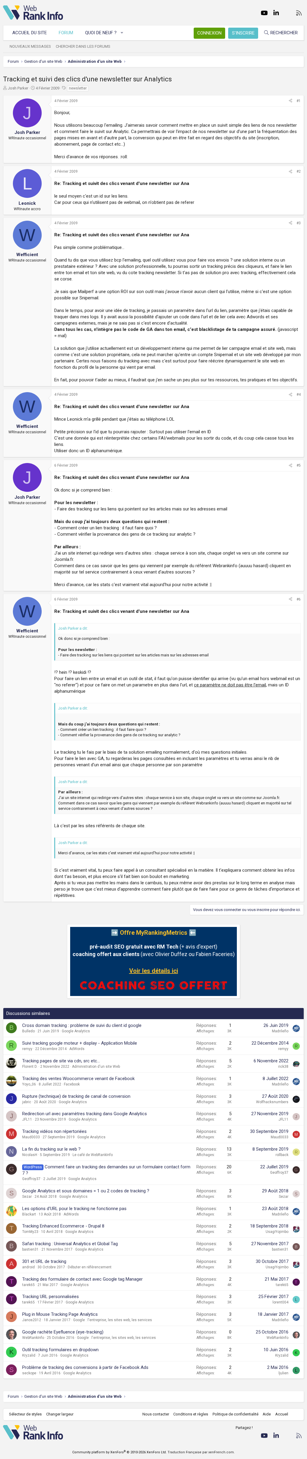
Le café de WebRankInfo (93, 1155)
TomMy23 (30, 1232)
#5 (299, 465)
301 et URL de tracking (44, 1261)
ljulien (283, 1373)
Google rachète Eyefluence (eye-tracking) (62, 1332)
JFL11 (27, 1119)
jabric (26, 1102)
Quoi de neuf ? (101, 32)
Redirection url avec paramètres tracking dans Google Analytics (84, 1113)
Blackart (29, 1214)
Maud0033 (31, 1137)
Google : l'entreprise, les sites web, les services (112, 1320)
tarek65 (28, 1285)
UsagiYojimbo (277, 1232)
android (28, 1267)
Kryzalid (28, 1355)
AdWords (77, 1049)
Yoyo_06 (29, 1084)
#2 (299, 171)
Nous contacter (155, 1414)
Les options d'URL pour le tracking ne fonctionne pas (74, 1208)
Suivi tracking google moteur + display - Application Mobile (79, 1043)
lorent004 (280, 1302)
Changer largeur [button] (59, 1414)
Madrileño (280, 1031)
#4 (299, 394)
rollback (282, 1155)
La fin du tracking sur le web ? (51, 1149)
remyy (27, 1049)
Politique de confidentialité (235, 1414)
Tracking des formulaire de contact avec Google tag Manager (82, 1279)
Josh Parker (18, 88)
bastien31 (30, 1249)
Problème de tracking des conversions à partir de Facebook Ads (85, 1367)
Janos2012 (31, 1320)
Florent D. (29, 1066)
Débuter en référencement (90, 1267)
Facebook (72, 1084)
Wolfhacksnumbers (272, 1102)
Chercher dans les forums (83, 46)
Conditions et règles (190, 1414)
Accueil (281, 1414)
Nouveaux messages (30, 46)
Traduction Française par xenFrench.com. (201, 1452)
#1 (299, 101)
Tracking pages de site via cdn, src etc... (61, 1061)
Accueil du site (29, 32)
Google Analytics (76, 1031)
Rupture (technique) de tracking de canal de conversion (76, 1096)
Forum (66, 32)
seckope (29, 1373)
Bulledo (28, 1031)
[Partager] (290, 101)
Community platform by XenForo (119, 1452)
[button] (122, 33)
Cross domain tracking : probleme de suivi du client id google (82, 1025)
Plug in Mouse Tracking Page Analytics (60, 1314)
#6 (299, 599)
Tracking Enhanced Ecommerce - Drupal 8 (63, 1226)
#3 (299, 223)
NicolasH (29, 1155)
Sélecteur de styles (25, 1414)
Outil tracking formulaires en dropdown (60, 1349)
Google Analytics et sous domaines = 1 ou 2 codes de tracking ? (85, 1191)
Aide (267, 1414)
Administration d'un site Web (96, 1066)
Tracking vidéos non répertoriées (54, 1131)
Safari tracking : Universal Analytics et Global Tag (70, 1243)
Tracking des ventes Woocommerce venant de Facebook (78, 1078)
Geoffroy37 (31, 1179)
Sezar (27, 1196)
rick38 (283, 1066)
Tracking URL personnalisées (50, 1296)
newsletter (78, 88)
